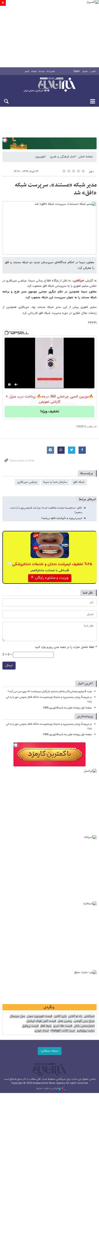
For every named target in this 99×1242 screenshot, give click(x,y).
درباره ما (42, 71)
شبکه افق (79, 482)
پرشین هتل (64, 1021)
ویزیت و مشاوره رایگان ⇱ (49, 578)
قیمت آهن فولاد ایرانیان (41, 1021)
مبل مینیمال (17, 1016)
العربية (85, 71)
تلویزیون (40, 156)
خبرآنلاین (49, 85)
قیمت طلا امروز (62, 1026)
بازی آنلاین (60, 1016)
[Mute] (16, 384)
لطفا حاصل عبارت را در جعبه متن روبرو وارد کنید (66, 647)
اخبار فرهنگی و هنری (62, 156)
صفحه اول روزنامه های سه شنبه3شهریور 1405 (67, 708)
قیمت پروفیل (30, 1026)
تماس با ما (51, 71)
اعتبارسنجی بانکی (84, 1026)
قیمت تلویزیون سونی (39, 1016)
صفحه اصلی (85, 156)
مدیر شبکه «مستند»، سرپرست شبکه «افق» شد (56, 189)
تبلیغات (34, 71)
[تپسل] (4, 139)
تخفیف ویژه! (49, 412)
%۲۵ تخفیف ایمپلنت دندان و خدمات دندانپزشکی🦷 (49, 564)
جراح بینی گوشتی (83, 1021)
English (77, 71)
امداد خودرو (41, 1031)
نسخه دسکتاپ (49, 1051)
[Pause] (9, 384)
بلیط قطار (45, 1026)
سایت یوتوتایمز (85, 1031)
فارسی (93, 71)
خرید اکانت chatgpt (62, 1031)
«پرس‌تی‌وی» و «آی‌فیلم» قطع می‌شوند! (61, 518)
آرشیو (27, 71)
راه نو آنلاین (75, 1016)
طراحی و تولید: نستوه (47, 1088)
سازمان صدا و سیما (55, 482)
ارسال (9, 665)
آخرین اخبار (85, 683)
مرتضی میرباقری (27, 482)
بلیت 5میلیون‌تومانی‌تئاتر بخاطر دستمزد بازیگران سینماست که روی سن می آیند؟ (50, 691)
